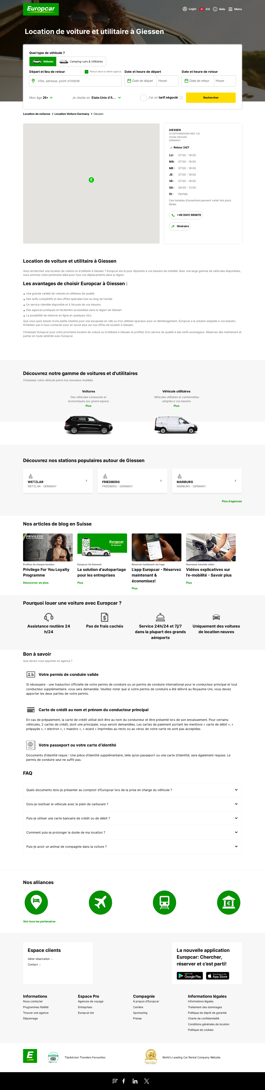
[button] (91, 180)
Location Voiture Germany (72, 113)
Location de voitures (36, 113)
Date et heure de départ (143, 72)
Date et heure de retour (200, 72)
